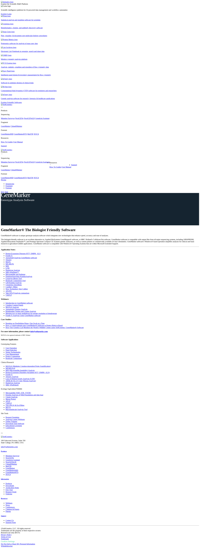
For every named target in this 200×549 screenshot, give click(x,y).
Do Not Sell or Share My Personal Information (18, 544)
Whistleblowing (6, 546)
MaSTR (30, 134)
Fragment (9, 186)
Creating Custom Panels (14, 305)
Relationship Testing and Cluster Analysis (21, 311)
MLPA (8, 262)
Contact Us (10, 520)
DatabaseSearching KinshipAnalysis (19, 276)
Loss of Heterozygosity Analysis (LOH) (20, 379)
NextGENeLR (29, 118)
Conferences (10, 428)
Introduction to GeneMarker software (19, 303)
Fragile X (9, 256)
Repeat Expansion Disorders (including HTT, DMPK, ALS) (28, 372)
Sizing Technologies (13, 352)
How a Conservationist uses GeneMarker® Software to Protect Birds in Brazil (34, 325)
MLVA (8, 407)
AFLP (8, 401)
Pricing (3, 180)
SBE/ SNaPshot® (12, 385)
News (8, 505)
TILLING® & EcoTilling (15, 405)
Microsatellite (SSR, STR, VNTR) (18, 393)
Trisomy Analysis (12, 377)
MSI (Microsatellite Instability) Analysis (20, 370)
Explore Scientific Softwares (11, 102)
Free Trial (4, 192)
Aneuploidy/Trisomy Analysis (16, 309)
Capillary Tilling (11, 287)
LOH (7, 268)
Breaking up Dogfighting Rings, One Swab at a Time (25, 323)
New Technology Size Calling (17, 289)
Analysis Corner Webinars (15, 419)
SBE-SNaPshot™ (12, 272)
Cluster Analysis (11, 397)
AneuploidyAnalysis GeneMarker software (21, 258)
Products (4, 451)
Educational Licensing (14, 426)
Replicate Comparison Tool (16, 281)
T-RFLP (9, 295)
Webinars (9, 503)
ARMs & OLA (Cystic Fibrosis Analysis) (21, 381)
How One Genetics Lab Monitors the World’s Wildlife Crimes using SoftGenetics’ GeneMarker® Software (45, 328)
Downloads (10, 486)
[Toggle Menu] (2, 107)
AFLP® (9, 291)
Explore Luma (6, 14)
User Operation (11, 348)
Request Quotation (12, 417)
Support (74, 165)
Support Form (11, 522)
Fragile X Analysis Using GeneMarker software (23, 316)
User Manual (18, 142)
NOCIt (36, 134)
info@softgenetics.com (39, 331)
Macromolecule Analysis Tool (16, 409)
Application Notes (12, 488)
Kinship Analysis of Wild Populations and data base (24, 395)
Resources (4, 498)
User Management (12, 354)
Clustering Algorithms (14, 285)
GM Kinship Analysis (14, 283)
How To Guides (7, 142)
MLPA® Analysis (12, 307)
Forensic (9, 188)
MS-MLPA (10, 264)
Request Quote (11, 492)
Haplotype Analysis (13, 270)
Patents (8, 511)
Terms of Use (6, 537)
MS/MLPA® (10, 368)
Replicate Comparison (14, 358)
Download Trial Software (15, 424)
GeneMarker (5, 126)
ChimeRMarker (16, 126)
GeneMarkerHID (7, 134)
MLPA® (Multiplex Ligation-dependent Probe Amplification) (28, 366)
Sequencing (10, 184)
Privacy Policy (6, 535)
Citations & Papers (12, 509)
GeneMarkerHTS (20, 134)
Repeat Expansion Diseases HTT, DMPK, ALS (23, 254)
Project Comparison (13, 356)
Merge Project (11, 399)
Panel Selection (11, 350)
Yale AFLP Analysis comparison (17, 293)
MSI (7, 266)
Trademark (5, 539)
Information (5, 479)
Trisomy (9, 260)
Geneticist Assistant (42, 118)
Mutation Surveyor (8, 118)
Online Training (11, 421)
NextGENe (19, 118)
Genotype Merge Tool (14, 279)
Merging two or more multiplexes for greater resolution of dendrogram (31, 313)
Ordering (9, 494)
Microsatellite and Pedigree (15, 274)
